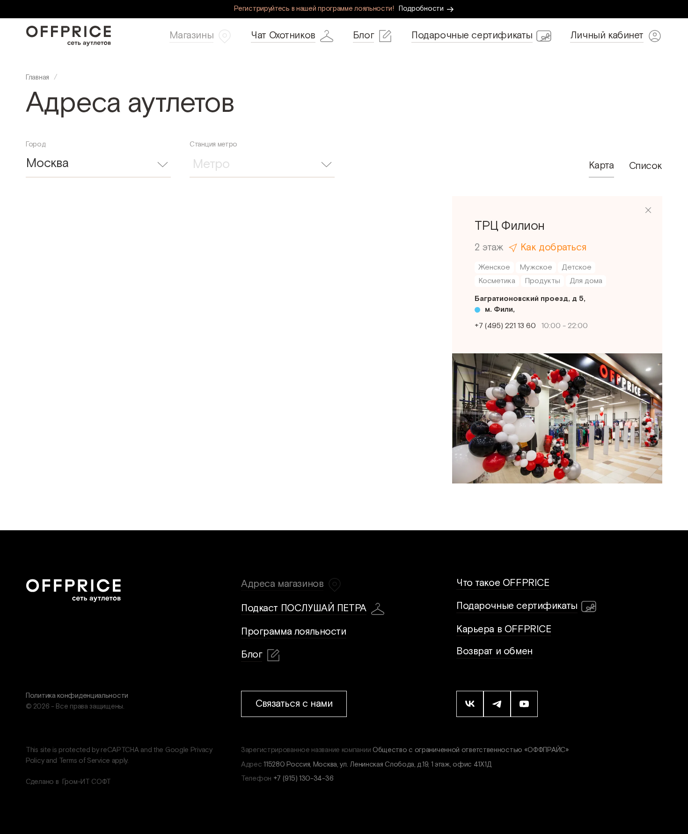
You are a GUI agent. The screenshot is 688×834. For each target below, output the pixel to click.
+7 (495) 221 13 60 (505, 326)
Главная (37, 77)
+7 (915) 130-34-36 (303, 778)
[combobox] (98, 163)
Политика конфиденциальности (77, 695)
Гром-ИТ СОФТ (86, 781)
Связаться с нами (294, 703)
